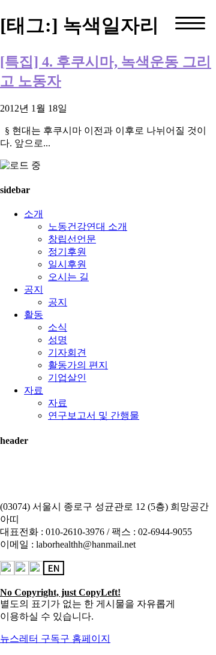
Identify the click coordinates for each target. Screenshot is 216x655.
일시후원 (67, 264)
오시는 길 (68, 277)
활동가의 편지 (78, 365)
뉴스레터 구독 (30, 638)
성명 (57, 340)
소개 (33, 214)
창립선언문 (72, 239)
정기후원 (67, 252)
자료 (33, 390)
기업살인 (67, 377)
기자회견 (67, 352)
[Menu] (190, 23)
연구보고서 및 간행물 (93, 415)
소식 (57, 327)
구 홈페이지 (85, 638)
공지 (33, 289)
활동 (33, 315)
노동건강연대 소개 (87, 226)
